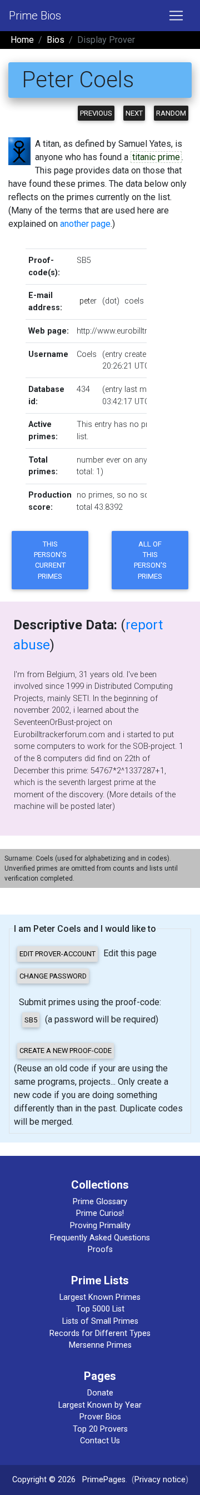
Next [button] (134, 113)
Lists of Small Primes (100, 1321)
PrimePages (104, 1479)
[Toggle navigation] (176, 15)
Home (22, 39)
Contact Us (100, 1441)
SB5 (84, 260)
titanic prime (156, 157)
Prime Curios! (100, 1213)
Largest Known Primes (100, 1297)
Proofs (100, 1249)
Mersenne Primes (100, 1345)
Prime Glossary (100, 1201)
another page (85, 223)
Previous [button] (96, 113)
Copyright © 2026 (44, 1479)
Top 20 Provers (100, 1429)
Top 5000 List (100, 1309)
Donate (100, 1393)
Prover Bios (100, 1417)
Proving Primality (100, 1225)
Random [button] (171, 113)
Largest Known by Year (100, 1405)
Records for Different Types (100, 1333)
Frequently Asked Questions (100, 1238)
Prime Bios (35, 15)
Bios (55, 39)
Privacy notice (160, 1479)
